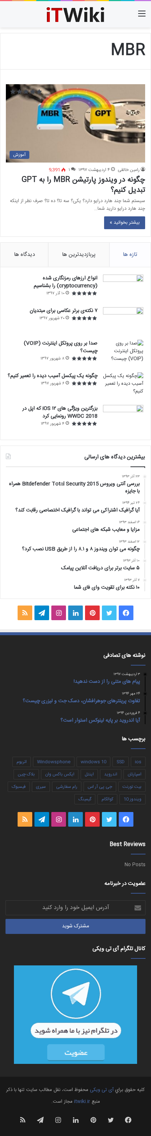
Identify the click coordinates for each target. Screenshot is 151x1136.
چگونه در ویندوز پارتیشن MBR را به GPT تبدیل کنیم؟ (83, 185)
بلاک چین (26, 774)
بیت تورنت (131, 786)
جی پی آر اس (100, 786)
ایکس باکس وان (59, 774)
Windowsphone (53, 762)
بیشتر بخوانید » (125, 223)
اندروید (110, 774)
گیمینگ (84, 799)
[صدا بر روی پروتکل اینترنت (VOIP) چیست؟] (123, 353)
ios (138, 762)
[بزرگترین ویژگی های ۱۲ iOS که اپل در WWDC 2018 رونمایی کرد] (123, 418)
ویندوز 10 (132, 799)
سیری (41, 786)
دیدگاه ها (24, 254)
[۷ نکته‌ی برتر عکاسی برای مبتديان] (123, 321)
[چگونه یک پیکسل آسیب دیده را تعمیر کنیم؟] (123, 386)
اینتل (89, 774)
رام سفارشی (66, 786)
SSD (121, 762)
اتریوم (21, 762)
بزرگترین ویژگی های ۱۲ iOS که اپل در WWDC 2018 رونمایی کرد (59, 412)
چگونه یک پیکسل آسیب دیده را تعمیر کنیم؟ (52, 376)
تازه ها (130, 254)
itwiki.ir (82, 1102)
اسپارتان (134, 774)
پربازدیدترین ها (79, 254)
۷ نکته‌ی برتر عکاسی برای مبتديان (63, 310)
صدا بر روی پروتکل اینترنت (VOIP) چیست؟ (60, 347)
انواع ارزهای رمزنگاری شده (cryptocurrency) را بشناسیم (65, 282)
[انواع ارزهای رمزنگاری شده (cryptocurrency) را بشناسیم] (123, 288)
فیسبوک (19, 786)
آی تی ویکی (102, 1090)
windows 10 (93, 762)
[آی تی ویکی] (75, 14)
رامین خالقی (129, 170)
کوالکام (107, 799)
